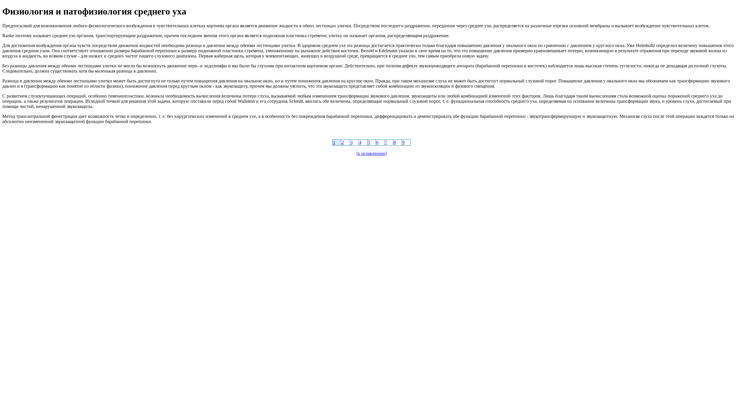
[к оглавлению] (371, 153)
